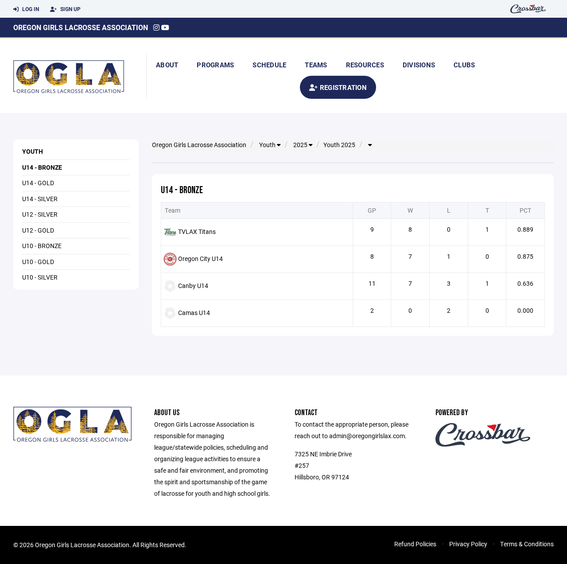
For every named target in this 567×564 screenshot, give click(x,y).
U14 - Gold (38, 183)
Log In (30, 8)
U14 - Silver (40, 198)
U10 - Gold (38, 261)
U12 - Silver (40, 214)
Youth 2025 (339, 145)
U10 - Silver (40, 277)
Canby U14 (193, 285)
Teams (316, 64)
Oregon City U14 (200, 258)
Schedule (269, 64)
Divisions (419, 64)
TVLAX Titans (197, 231)
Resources (365, 64)
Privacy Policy (468, 544)
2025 (301, 145)
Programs (215, 64)
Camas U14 (194, 312)
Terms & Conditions (527, 544)
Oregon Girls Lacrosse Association (80, 27)
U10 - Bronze (42, 245)
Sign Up (70, 8)
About (167, 64)
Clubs (464, 64)
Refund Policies (415, 544)
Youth (32, 151)
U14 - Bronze (42, 167)
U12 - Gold (38, 230)
